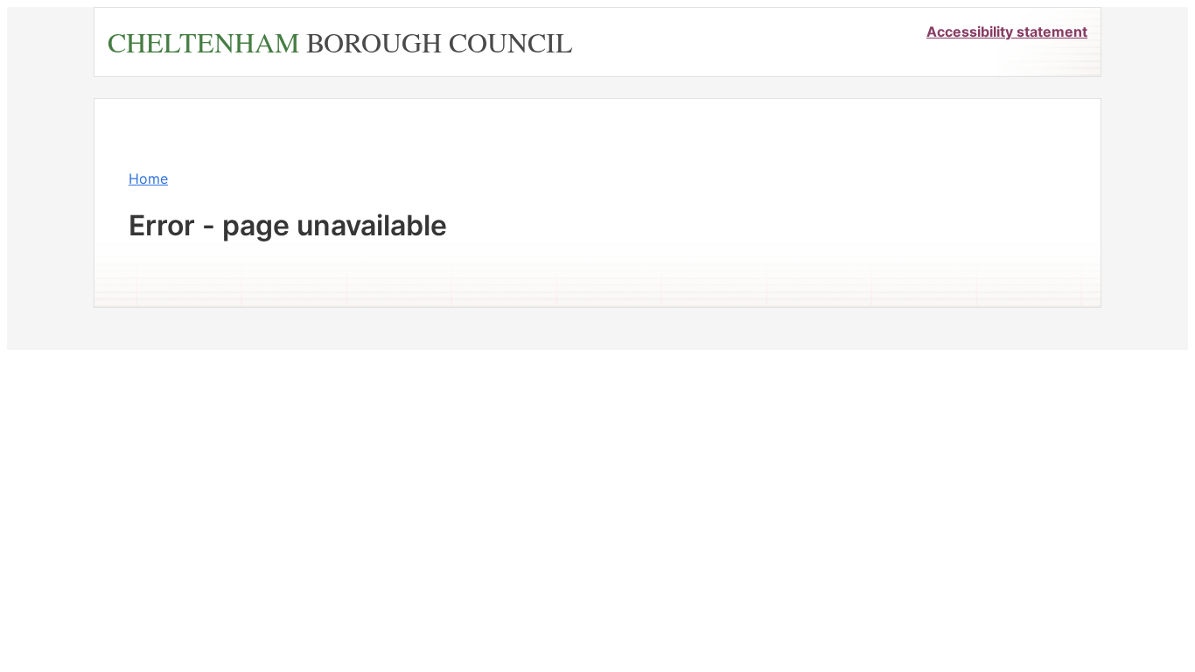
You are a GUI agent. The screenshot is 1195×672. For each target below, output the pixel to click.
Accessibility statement (1006, 31)
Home (148, 178)
